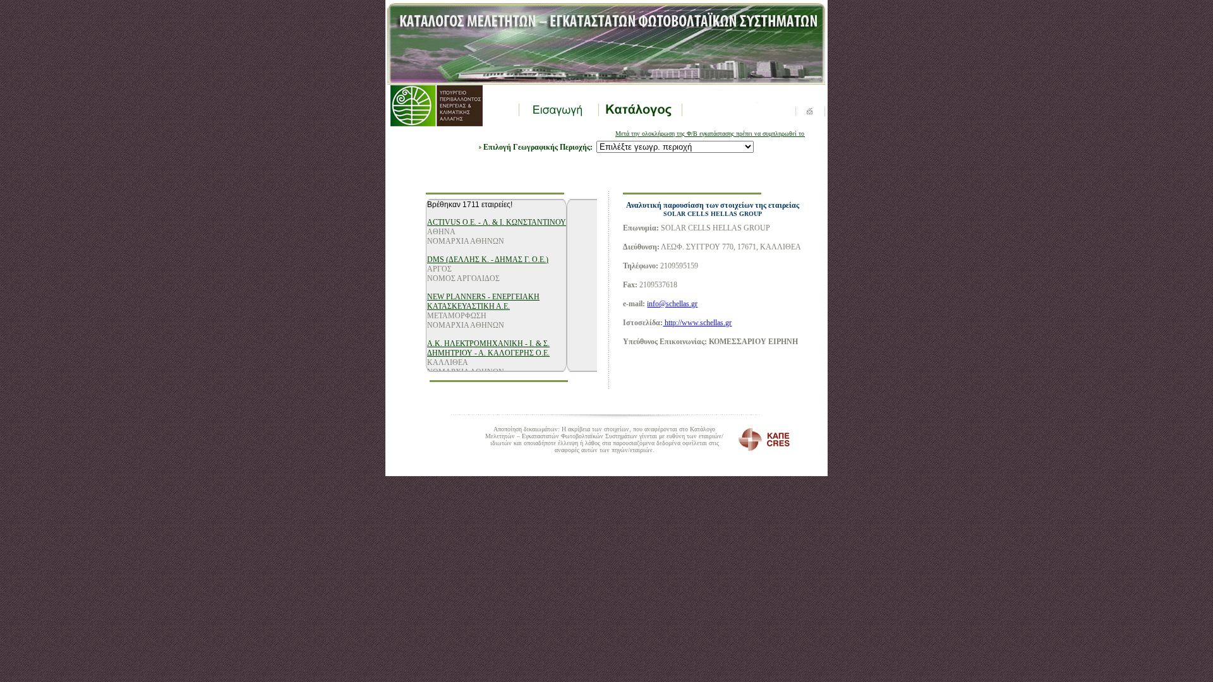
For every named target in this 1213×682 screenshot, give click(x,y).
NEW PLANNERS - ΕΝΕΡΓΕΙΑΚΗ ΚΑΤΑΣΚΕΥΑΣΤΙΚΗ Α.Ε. (483, 301)
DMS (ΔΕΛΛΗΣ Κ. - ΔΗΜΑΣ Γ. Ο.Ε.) (487, 259)
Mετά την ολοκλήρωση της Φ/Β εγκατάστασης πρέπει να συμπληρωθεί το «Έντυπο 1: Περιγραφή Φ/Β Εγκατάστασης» (755, 133)
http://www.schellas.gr (697, 322)
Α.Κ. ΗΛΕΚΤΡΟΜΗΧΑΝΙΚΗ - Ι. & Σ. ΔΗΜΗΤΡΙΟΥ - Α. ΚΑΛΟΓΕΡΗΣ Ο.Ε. (488, 348)
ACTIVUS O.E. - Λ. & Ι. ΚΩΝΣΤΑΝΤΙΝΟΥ (496, 222)
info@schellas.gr (672, 303)
